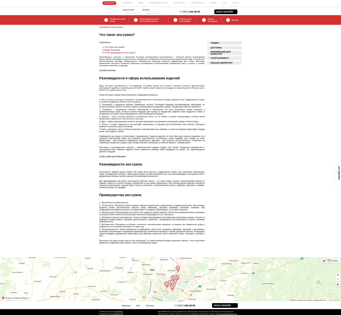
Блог (224, 2)
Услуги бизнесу (179, 2)
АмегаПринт (119, 311)
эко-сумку (110, 90)
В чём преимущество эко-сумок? (120, 53)
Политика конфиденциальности (226, 314)
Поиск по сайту (128, 10)
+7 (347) (189, 11)
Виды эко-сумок (112, 50)
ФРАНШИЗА (109, 3)
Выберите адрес (152, 13)
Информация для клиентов (158, 2)
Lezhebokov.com (118, 314)
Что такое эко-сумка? (115, 47)
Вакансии (213, 2)
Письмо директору (197, 2)
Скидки (140, 2)
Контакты (235, 2)
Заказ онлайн (127, 2)
